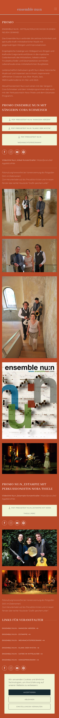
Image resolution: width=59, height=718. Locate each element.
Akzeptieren (29, 692)
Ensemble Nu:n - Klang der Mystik (19, 648)
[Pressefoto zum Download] (29, 212)
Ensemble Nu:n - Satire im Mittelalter (21, 654)
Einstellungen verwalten (29, 707)
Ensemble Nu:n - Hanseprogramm (19, 660)
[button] (55, 8)
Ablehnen (29, 699)
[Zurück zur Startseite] (29, 8)
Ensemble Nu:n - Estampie (14, 634)
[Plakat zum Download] (29, 400)
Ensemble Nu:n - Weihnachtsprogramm (22, 640)
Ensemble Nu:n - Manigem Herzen (18, 628)
